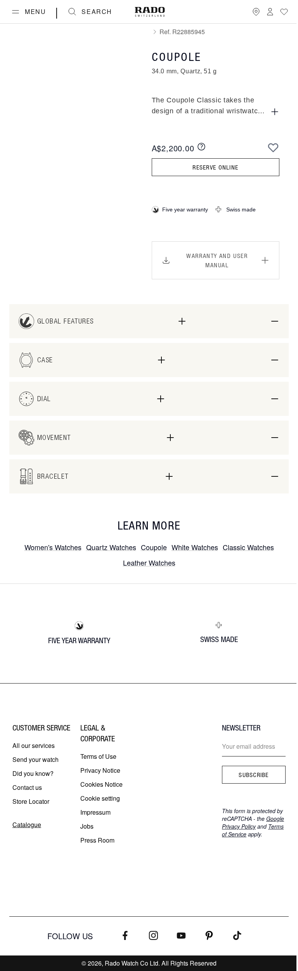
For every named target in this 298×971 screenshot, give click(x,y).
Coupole (154, 547)
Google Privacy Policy (253, 822)
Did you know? (33, 773)
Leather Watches (149, 562)
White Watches (195, 547)
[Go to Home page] (149, 12)
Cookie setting (100, 798)
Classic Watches (248, 547)
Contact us (27, 787)
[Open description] (274, 111)
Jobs (87, 826)
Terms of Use (98, 756)
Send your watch (35, 759)
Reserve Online (215, 167)
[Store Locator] (256, 11)
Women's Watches (52, 547)
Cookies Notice (101, 784)
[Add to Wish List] (273, 147)
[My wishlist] (284, 11)
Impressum (95, 812)
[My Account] (270, 11)
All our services (33, 745)
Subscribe (254, 774)
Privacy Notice (100, 770)
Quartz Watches (111, 547)
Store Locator (30, 801)
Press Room (97, 840)
